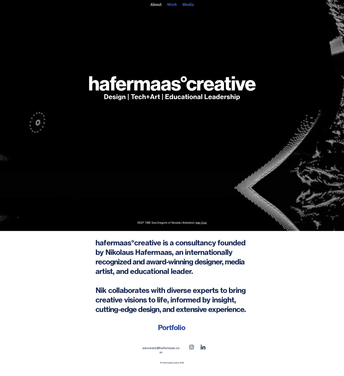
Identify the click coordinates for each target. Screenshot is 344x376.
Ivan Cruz (201, 222)
